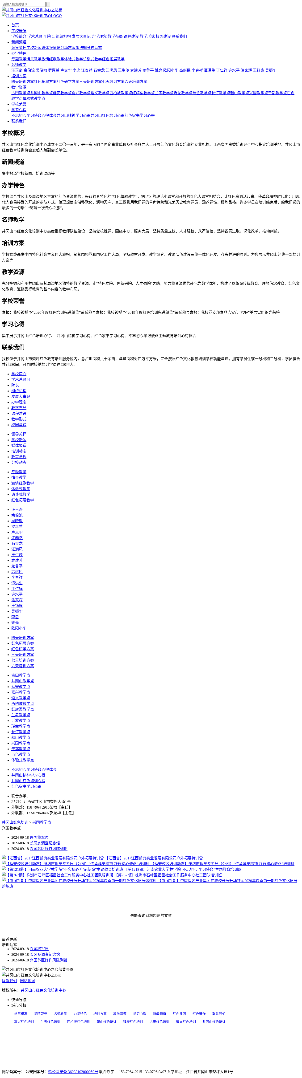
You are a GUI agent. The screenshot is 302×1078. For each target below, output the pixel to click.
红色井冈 (179, 1014)
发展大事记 (81, 36)
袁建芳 (136, 70)
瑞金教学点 (202, 93)
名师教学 (18, 65)
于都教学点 (277, 93)
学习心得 (18, 110)
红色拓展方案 (45, 82)
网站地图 (27, 981)
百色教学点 (20, 755)
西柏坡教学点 (120, 93)
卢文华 (66, 70)
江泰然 (86, 70)
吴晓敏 (41, 70)
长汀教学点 (220, 93)
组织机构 (63, 36)
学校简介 (18, 36)
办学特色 (18, 53)
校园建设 (163, 36)
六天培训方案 (136, 82)
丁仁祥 (221, 70)
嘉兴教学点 (81, 93)
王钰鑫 (258, 70)
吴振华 (271, 70)
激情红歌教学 (53, 59)
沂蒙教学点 (183, 93)
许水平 (234, 70)
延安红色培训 (133, 1022)
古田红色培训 (159, 1022)
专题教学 (18, 59)
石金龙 (99, 70)
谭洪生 (209, 70)
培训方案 (18, 76)
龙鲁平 (148, 70)
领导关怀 (18, 48)
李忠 (76, 70)
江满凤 (111, 70)
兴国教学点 (258, 93)
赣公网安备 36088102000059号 (73, 1072)
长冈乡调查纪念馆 (45, 843)
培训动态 (64, 48)
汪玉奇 (17, 70)
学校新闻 (34, 48)
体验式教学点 (34, 99)
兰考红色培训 (50, 1022)
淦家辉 (246, 70)
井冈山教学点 (41, 93)
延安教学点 (62, 93)
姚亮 (158, 70)
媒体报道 (49, 48)
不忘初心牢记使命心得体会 (34, 116)
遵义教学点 (100, 93)
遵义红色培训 (186, 1022)
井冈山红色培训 (15, 822)
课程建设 (131, 36)
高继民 (185, 70)
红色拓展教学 (113, 59)
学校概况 (18, 31)
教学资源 (18, 87)
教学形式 (147, 36)
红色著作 (199, 1014)
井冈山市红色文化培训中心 (43, 990)
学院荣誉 (40, 1014)
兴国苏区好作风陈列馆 (48, 849)
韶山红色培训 (107, 1022)
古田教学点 (20, 93)
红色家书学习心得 (140, 116)
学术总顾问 (36, 36)
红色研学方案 (68, 82)
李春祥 (197, 70)
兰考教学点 (164, 93)
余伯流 (29, 70)
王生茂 (124, 70)
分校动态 (94, 48)
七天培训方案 (113, 82)
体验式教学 (73, 59)
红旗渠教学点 (143, 93)
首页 (15, 25)
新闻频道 (18, 42)
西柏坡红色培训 (78, 1022)
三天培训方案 (90, 82)
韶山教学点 (239, 93)
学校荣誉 (18, 104)
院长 (51, 36)
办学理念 (99, 36)
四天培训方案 (22, 82)
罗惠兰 (53, 70)
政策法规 (79, 48)
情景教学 (34, 59)
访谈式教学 (92, 59)
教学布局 (115, 36)
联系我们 (179, 36)
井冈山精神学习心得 (74, 116)
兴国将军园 (39, 837)
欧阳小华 (170, 70)
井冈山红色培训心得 (108, 116)
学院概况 (20, 1014)
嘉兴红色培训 (24, 1022)
